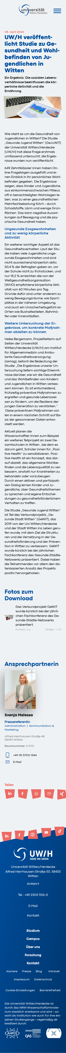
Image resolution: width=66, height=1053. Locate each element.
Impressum (22, 979)
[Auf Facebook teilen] (23, 794)
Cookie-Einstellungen (20, 990)
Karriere (11, 971)
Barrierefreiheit (50, 990)
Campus (33, 939)
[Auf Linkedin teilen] (10, 794)
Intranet (54, 971)
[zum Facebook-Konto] (20, 836)
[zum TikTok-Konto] (59, 832)
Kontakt (33, 915)
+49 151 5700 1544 (25, 755)
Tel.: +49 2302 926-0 (33, 895)
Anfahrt (33, 884)
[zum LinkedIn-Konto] (6, 837)
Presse (26, 971)
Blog (39, 971)
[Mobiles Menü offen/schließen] (57, 11)
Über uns (33, 947)
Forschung (33, 955)
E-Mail (17, 762)
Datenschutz (43, 979)
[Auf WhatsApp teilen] (36, 794)
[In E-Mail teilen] (49, 794)
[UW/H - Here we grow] (33, 10)
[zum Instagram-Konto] (33, 834)
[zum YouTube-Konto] (46, 833)
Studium (33, 931)
